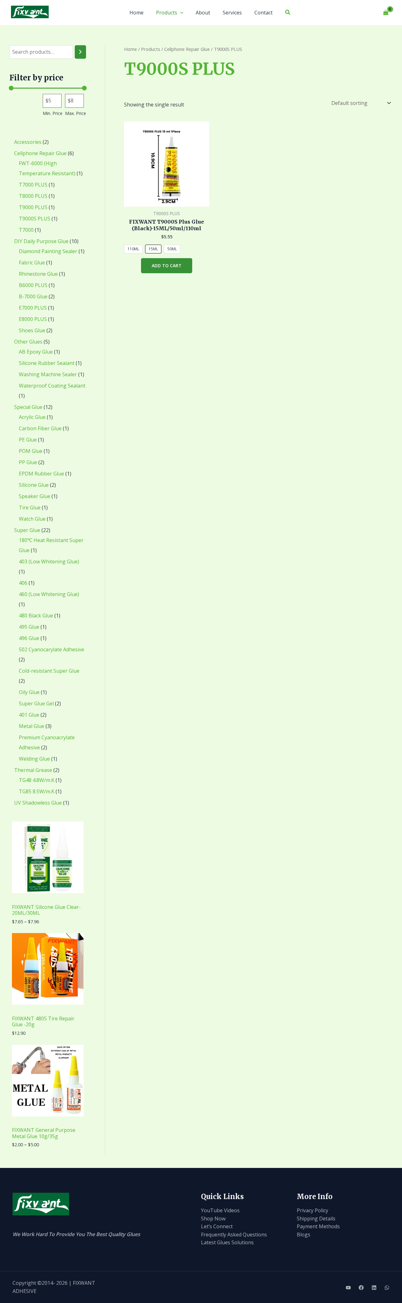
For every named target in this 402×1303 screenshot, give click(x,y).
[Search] (80, 52)
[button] (180, 12)
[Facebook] (361, 1287)
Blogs (303, 1234)
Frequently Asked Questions (234, 1234)
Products (166, 12)
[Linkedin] (374, 1287)
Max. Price (75, 113)
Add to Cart (167, 266)
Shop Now (213, 1218)
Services (232, 12)
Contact (263, 12)
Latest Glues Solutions (227, 1242)
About (203, 12)
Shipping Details (316, 1218)
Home (136, 12)
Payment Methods (318, 1226)
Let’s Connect (217, 1226)
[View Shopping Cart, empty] (385, 13)
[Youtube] (348, 1287)
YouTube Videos (220, 1210)
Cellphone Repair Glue (187, 49)
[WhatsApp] (386, 1287)
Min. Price (52, 113)
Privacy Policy (312, 1210)
